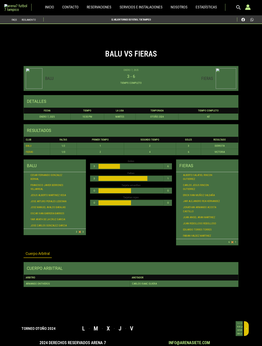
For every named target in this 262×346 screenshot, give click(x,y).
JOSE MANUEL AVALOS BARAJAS (48, 207)
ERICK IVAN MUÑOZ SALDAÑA (199, 195)
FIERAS (29, 151)
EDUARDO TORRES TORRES (197, 229)
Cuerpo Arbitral (38, 253)
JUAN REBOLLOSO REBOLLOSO (199, 223)
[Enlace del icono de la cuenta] (248, 7)
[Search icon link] (238, 8)
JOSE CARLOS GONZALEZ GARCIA (48, 225)
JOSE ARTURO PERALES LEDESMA (48, 201)
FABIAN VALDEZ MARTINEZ (197, 235)
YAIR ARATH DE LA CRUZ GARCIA (47, 219)
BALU (29, 145)
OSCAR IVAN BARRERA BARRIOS (47, 213)
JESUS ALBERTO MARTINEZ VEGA (48, 195)
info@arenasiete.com (189, 342)
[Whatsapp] (252, 20)
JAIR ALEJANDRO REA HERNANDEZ (201, 201)
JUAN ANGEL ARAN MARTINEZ (199, 217)
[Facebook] (243, 20)
